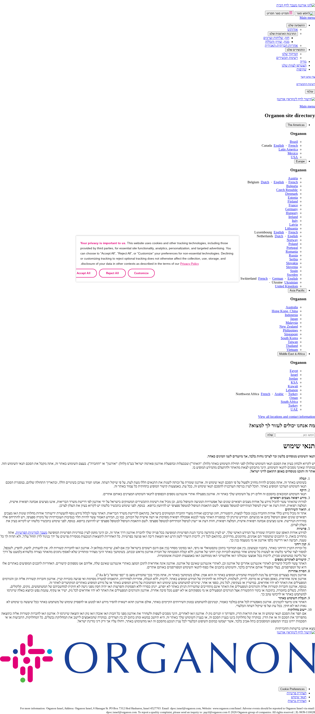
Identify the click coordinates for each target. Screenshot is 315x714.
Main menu (307, 17)
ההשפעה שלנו (296, 25)
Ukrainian (291, 282)
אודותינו (292, 29)
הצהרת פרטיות (296, 693)
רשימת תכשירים (287, 58)
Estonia (293, 197)
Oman (294, 398)
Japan (294, 319)
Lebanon (292, 390)
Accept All (83, 273)
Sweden (292, 274)
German (277, 278)
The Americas (296, 125)
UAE (294, 409)
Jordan (293, 378)
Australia (292, 307)
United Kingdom (286, 286)
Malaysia (292, 322)
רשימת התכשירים (305, 84)
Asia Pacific (297, 290)
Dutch (265, 182)
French (293, 145)
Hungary (292, 213)
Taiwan (293, 342)
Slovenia (292, 267)
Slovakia (292, 263)
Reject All (112, 273)
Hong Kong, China (285, 311)
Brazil (294, 141)
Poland (293, 244)
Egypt (294, 371)
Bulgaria (292, 186)
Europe (300, 161)
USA (294, 157)
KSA (294, 382)
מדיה (303, 61)
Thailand (292, 346)
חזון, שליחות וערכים (276, 38)
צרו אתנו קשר (308, 76)
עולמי (310, 91)
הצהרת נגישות (297, 701)
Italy (295, 221)
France (293, 205)
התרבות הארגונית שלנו (283, 33)
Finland (293, 201)
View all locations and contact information (286, 416)
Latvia (293, 224)
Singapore (291, 334)
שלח (270, 435)
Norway (292, 240)
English (279, 145)
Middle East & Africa (292, 354)
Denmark (291, 194)
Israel (294, 374)
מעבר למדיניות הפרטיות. (31, 532)
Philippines (290, 330)
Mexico (293, 153)
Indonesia (291, 315)
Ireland (293, 217)
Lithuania (291, 228)
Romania (292, 251)
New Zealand (288, 326)
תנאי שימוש (298, 697)
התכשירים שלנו (296, 49)
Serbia (293, 259)
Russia (293, 255)
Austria (293, 178)
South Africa (289, 401)
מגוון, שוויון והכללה (277, 41)
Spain (294, 271)
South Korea (289, 338)
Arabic (279, 394)
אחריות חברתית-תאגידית (281, 45)
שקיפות (301, 69)
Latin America (288, 149)
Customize (141, 273)
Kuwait (293, 386)
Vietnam (292, 349)
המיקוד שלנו (290, 54)
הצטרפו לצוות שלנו (294, 65)
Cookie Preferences (292, 689)
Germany (291, 209)
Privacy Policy (189, 263)
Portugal (292, 247)
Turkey (293, 394)
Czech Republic (287, 190)
